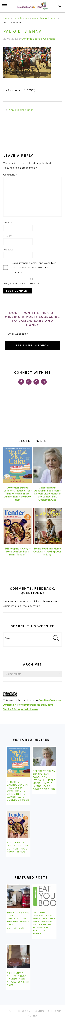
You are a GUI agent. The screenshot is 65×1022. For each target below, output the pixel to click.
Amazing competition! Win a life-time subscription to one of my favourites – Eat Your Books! (44, 923)
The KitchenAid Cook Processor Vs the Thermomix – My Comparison (18, 920)
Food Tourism (21, 17)
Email (7, 236)
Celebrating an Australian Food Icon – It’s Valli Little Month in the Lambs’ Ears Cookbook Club (47, 493)
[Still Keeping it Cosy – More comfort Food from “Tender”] (17, 526)
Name (7, 222)
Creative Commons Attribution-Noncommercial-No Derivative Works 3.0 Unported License (32, 705)
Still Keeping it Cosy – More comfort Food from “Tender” (18, 551)
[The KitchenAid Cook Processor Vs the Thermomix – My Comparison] (18, 896)
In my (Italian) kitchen (44, 17)
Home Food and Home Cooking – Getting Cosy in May (47, 551)
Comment (10, 174)
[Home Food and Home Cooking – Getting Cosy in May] (47, 526)
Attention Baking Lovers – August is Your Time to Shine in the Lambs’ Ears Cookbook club (18, 493)
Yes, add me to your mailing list (22, 283)
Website (8, 249)
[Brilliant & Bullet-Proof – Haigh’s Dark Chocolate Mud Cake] (18, 956)
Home (6, 17)
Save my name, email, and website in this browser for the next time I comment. (34, 267)
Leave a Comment (44, 38)
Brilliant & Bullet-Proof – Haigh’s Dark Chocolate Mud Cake (18, 979)
